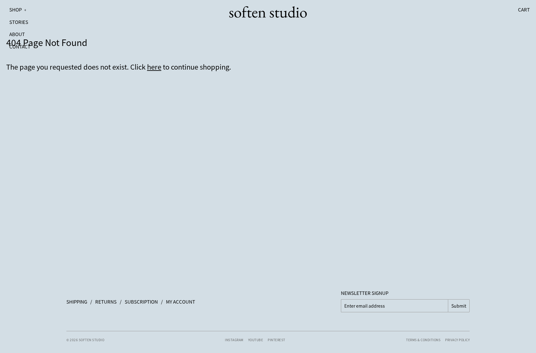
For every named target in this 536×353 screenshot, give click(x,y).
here (154, 66)
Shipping (76, 301)
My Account (180, 301)
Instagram (234, 339)
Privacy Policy (457, 339)
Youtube (255, 339)
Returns (106, 301)
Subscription (141, 301)
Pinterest (276, 339)
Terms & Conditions (423, 339)
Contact (19, 46)
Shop (17, 9)
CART (524, 9)
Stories (18, 22)
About (17, 34)
